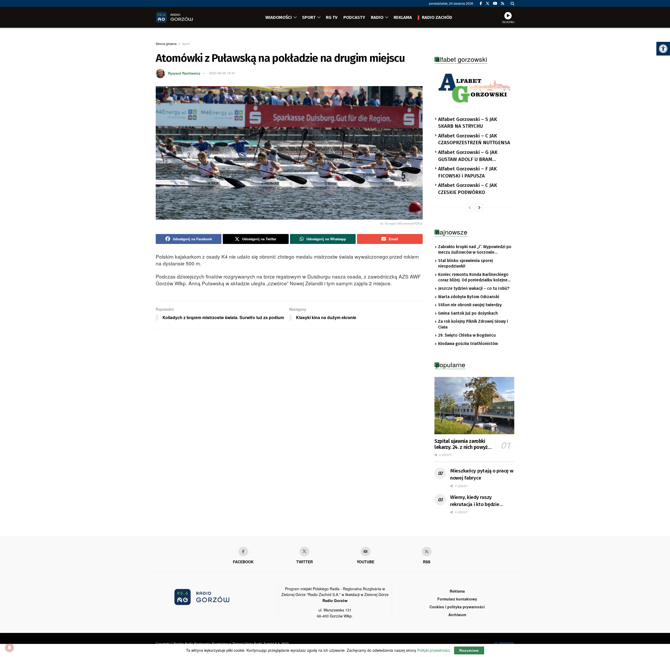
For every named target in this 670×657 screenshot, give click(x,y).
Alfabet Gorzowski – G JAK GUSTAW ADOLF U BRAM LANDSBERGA (468, 156)
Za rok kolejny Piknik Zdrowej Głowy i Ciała (473, 324)
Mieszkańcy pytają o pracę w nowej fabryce (481, 474)
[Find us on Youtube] (366, 551)
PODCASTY (354, 17)
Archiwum (457, 614)
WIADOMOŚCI (278, 17)
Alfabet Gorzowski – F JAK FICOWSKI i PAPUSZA (467, 172)
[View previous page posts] (470, 207)
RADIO (377, 17)
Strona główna (166, 43)
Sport (185, 43)
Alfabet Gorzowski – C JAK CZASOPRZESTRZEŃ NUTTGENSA (474, 139)
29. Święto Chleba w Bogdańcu (467, 335)
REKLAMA (403, 17)
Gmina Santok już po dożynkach (468, 313)
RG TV (332, 17)
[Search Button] (512, 3)
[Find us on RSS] (502, 3)
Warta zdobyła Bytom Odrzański (468, 296)
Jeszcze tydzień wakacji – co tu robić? (474, 288)
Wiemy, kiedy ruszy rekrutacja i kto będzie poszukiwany (474, 501)
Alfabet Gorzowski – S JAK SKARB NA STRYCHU (467, 122)
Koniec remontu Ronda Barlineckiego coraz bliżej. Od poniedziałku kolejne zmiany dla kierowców (473, 277)
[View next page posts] (479, 207)
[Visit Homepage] (182, 17)
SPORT (309, 17)
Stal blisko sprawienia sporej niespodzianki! (465, 263)
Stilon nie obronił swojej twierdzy (470, 305)
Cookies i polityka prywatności (457, 606)
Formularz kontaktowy (457, 599)
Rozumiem (469, 650)
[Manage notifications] (9, 647)
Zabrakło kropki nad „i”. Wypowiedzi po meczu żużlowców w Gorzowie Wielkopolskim (474, 249)
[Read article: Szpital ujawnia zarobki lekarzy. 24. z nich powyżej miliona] (474, 405)
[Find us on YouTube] (495, 3)
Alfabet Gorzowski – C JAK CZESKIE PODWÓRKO (467, 188)
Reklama (457, 591)
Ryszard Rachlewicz (184, 72)
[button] (663, 48)
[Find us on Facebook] (481, 3)
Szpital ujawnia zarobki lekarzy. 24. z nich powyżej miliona (463, 444)
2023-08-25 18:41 (222, 72)
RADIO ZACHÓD (437, 17)
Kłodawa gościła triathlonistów (468, 343)
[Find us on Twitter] (487, 3)
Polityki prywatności (433, 650)
